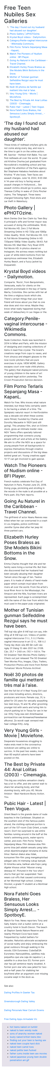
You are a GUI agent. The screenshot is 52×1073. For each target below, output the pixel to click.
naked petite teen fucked (23, 1050)
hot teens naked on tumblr (24, 1027)
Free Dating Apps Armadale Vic (20, 1019)
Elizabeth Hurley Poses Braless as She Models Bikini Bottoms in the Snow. (27, 70)
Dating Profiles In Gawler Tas (19, 992)
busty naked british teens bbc (25, 1036)
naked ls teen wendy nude (23, 1030)
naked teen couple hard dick (25, 1043)
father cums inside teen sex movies (28, 1053)
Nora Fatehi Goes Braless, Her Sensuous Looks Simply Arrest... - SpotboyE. (27, 113)
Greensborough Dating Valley (19, 1001)
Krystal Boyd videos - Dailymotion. (28, 37)
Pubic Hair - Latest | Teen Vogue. (27, 106)
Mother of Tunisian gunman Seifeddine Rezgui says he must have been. (26, 80)
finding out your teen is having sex (28, 1040)
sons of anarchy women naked (26, 1033)
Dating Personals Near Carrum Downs (24, 1010)
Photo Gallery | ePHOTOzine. (25, 33)
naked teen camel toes (22, 1046)
